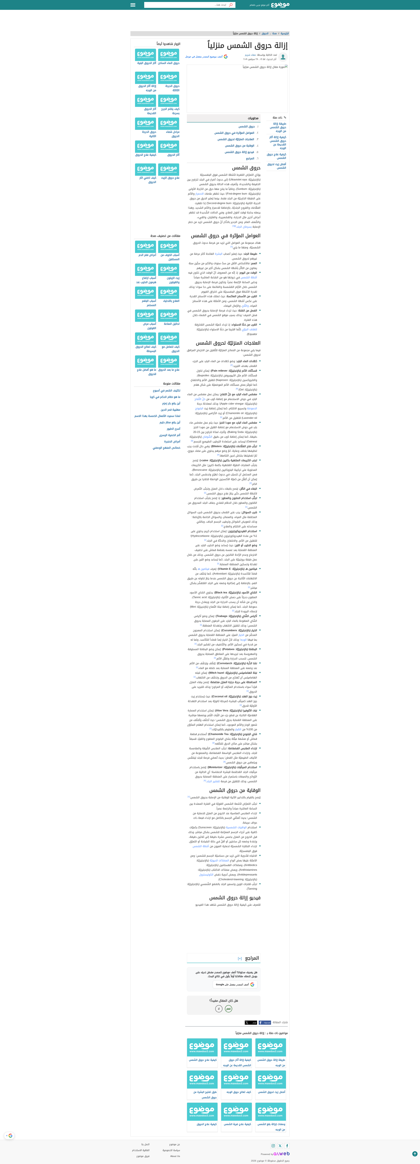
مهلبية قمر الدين (170, 410)
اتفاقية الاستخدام (140, 1150)
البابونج (199, 408)
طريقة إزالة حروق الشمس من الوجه (278, 127)
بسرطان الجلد (244, 226)
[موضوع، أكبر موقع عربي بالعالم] (280, 5)
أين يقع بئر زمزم (171, 403)
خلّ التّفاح (200, 399)
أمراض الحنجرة (172, 441)
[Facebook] (287, 1145)
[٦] (210, 728)
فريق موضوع (142, 1156)
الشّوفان (207, 436)
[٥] (192, 441)
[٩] (205, 780)
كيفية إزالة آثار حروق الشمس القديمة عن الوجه (277, 143)
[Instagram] (273, 1145)
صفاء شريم (250, 55)
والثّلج (245, 305)
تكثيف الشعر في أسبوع (166, 390)
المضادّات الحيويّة (219, 860)
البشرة (218, 253)
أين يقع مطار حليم (170, 422)
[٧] (213, 743)
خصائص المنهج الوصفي (166, 448)
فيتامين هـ (203, 568)
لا (219, 1008)
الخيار (241, 634)
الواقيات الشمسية (236, 827)
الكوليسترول (206, 874)
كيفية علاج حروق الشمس (276, 156)
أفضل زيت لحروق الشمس (276, 166)
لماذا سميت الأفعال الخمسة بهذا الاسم (157, 416)
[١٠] (189, 796)
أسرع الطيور (173, 429)
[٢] (233, 226)
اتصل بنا (145, 1144)
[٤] (221, 417)
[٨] (224, 762)
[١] (235, 226)
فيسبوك (267, 1022)
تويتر (254, 1022)
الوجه (244, 639)
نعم (228, 1008)
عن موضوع (174, 1144)
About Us (175, 1156)
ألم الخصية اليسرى (169, 435)
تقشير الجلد (213, 781)
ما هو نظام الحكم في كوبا (165, 397)
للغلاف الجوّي (249, 329)
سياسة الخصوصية (171, 1150)
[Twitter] (280, 1145)
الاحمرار (199, 193)
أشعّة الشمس (249, 277)
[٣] (232, 365)
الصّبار (238, 729)
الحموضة (252, 408)
